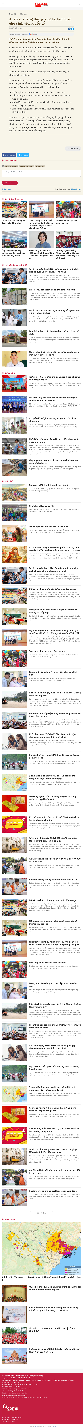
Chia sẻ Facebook (10, 155)
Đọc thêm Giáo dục (14, 199)
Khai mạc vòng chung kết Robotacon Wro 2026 (53, 879)
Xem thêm (41, 1213)
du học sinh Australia (11, 166)
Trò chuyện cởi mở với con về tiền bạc (48, 526)
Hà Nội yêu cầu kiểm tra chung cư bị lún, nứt (52, 289)
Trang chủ (12, 14)
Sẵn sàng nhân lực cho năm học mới (66, 221)
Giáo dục (23, 14)
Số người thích (76, 189)
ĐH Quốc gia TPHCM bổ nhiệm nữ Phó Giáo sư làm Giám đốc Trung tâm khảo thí (41, 254)
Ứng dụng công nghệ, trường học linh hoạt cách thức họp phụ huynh (14, 253)
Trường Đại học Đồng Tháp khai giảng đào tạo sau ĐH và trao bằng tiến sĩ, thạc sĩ (67, 254)
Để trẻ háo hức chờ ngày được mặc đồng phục (13, 221)
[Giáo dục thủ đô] (41, 4)
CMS (38, 1426)
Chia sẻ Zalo (24, 155)
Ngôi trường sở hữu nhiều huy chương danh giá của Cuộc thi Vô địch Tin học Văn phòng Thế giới (41, 224)
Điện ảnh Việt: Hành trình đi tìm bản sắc (49, 485)
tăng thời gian (40, 166)
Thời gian (66, 189)
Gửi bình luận (10, 183)
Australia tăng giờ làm (26, 166)
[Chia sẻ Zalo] (72, 29)
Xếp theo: (58, 189)
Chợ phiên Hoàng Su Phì (41, 506)
